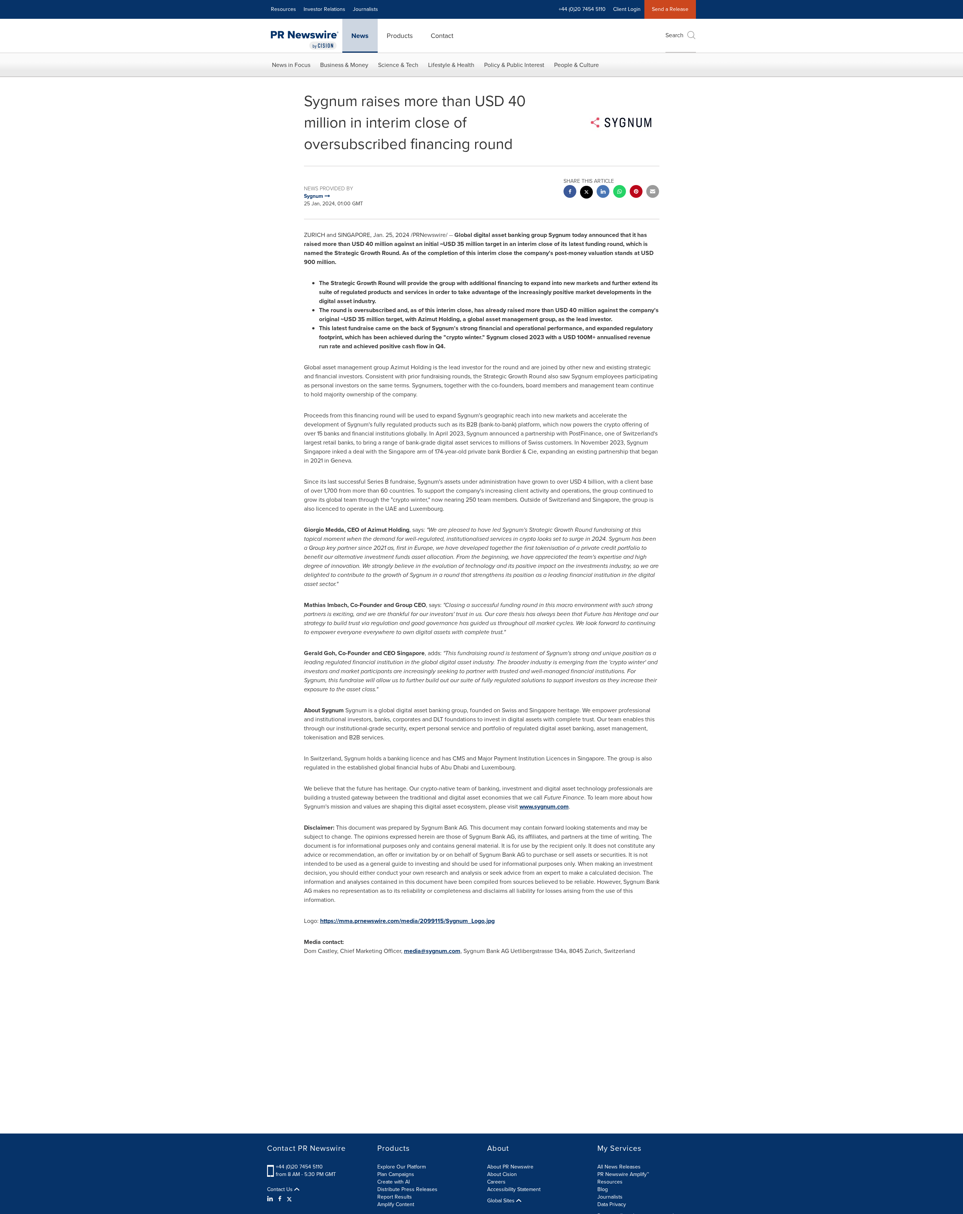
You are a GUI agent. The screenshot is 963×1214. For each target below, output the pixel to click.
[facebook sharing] (570, 192)
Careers (496, 1182)
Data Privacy (611, 1204)
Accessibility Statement (514, 1189)
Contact (442, 36)
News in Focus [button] (291, 65)
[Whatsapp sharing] (619, 192)
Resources (283, 9)
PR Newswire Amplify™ (623, 1174)
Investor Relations (324, 9)
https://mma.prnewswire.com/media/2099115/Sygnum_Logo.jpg (407, 921)
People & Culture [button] (576, 65)
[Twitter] (289, 1199)
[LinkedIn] (271, 1199)
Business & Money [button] (344, 65)
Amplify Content (395, 1204)
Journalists (365, 9)
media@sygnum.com (432, 951)
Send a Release (670, 9)
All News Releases (619, 1167)
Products (400, 36)
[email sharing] (652, 192)
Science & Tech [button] (398, 65)
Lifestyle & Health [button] (451, 65)
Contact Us (280, 1189)
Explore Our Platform (401, 1167)
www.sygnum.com (544, 806)
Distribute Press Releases (407, 1189)
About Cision (502, 1174)
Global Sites (501, 1201)
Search (674, 35)
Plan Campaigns (395, 1174)
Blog (602, 1189)
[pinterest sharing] (636, 192)
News (360, 36)
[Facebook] (279, 1199)
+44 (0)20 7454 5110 (299, 1167)
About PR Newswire (510, 1167)
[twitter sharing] (586, 193)
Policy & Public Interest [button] (514, 65)
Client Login (627, 9)
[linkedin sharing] (603, 192)
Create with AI (393, 1182)
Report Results (394, 1197)
